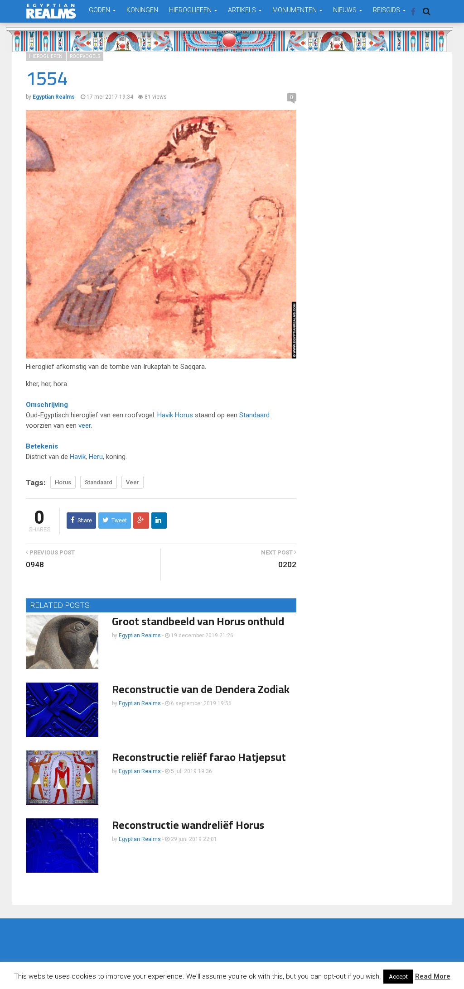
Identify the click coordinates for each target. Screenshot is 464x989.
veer (84, 425)
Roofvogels (85, 56)
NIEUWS (345, 10)
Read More (432, 976)
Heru (96, 457)
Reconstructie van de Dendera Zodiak (201, 689)
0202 (287, 564)
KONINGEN (142, 10)
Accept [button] (398, 976)
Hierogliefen (46, 56)
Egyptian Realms (140, 635)
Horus (184, 415)
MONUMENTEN (295, 10)
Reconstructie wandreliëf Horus (188, 825)
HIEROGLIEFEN (191, 10)
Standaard (254, 415)
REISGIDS (387, 10)
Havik (165, 415)
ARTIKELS (242, 10)
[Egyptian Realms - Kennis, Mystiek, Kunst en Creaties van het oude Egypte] (51, 11)
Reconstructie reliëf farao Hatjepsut (199, 757)
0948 (35, 564)
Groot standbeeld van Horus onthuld (198, 621)
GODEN (100, 10)
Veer (132, 482)
